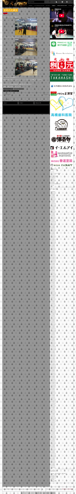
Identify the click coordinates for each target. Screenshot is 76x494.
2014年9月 (53, 404)
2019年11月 (53, 312)
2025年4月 (53, 215)
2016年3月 (53, 377)
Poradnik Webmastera (50, 492)
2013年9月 (53, 422)
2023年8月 (53, 245)
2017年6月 (53, 355)
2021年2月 (53, 289)
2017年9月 (53, 350)
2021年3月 (53, 288)
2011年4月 (53, 465)
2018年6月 (53, 337)
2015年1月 (53, 398)
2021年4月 (53, 286)
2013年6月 (53, 426)
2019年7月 (53, 318)
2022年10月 (53, 260)
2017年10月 (53, 349)
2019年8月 (53, 316)
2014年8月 (53, 406)
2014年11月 (53, 401)
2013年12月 (53, 417)
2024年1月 (53, 237)
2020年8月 (53, 298)
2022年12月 (53, 257)
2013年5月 (53, 428)
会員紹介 (52, 478)
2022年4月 (53, 269)
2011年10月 (53, 456)
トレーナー (48, 5)
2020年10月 (53, 295)
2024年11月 (53, 222)
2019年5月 (53, 321)
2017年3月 (53, 359)
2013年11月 (53, 419)
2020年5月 (53, 303)
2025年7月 (53, 210)
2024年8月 (53, 227)
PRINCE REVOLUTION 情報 (57, 473)
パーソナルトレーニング (39, 5)
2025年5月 (53, 213)
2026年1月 (53, 202)
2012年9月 (53, 440)
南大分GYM (53, 180)
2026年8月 (53, 191)
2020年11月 (53, 294)
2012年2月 (53, 450)
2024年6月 (53, 230)
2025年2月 (53, 218)
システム (30, 5)
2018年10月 (53, 331)
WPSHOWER (70, 489)
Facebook (69, 1)
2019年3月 (53, 324)
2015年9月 (53, 386)
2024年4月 (53, 233)
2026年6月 (53, 194)
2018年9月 (53, 333)
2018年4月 (53, 340)
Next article (45, 94)
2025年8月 (53, 209)
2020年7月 (53, 300)
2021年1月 (53, 291)
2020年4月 (53, 304)
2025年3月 (53, 216)
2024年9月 (53, 225)
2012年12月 (53, 435)
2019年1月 (53, 327)
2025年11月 (53, 205)
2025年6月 (53, 212)
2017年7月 (53, 353)
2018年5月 (53, 339)
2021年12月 (53, 275)
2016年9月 (53, 368)
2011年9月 (53, 458)
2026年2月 (53, 200)
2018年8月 (53, 334)
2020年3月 (53, 306)
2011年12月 (53, 453)
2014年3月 (53, 413)
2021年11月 (53, 276)
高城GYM (52, 179)
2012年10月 (53, 438)
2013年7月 (53, 425)
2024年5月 (53, 231)
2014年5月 (53, 410)
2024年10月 (53, 224)
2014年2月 (53, 415)
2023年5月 (53, 249)
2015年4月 (53, 394)
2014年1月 (53, 416)
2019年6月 (53, 319)
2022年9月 (53, 261)
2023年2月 (53, 254)
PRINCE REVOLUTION (62, 5)
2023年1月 (53, 255)
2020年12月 (53, 292)
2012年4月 (53, 447)
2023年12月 (53, 239)
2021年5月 (53, 285)
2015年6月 (53, 391)
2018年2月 (53, 343)
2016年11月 (53, 365)
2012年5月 (53, 446)
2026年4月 (53, 197)
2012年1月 (53, 452)
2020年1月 (53, 309)
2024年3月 (53, 234)
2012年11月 (53, 437)
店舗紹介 (54, 5)
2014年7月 (53, 407)
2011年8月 (53, 459)
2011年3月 (53, 467)
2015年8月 (53, 388)
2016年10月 (53, 367)
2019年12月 (53, 310)
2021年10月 (53, 277)
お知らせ (52, 475)
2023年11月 (53, 240)
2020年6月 (53, 301)
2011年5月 (53, 464)
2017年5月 (53, 356)
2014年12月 (53, 400)
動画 (51, 479)
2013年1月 (53, 434)
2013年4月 (53, 429)
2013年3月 (53, 431)
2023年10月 (53, 242)
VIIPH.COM (64, 489)
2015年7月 (53, 389)
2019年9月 (53, 315)
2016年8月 (53, 370)
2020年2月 (53, 307)
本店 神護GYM (53, 176)
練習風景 (52, 480)
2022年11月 (53, 258)
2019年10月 (53, 313)
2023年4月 (53, 251)
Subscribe (59, 1)
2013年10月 (53, 420)
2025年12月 (53, 203)
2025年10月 (53, 206)
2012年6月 (53, 444)
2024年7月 (53, 228)
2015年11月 (53, 383)
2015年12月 (53, 382)
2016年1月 (53, 380)
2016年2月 (53, 379)
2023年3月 (53, 252)
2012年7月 (53, 443)
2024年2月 (53, 236)
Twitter (64, 1)
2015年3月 (53, 395)
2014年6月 (53, 409)
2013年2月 (53, 432)
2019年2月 (53, 325)
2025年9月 (53, 208)
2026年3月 (53, 199)
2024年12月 (53, 221)
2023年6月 (53, 248)
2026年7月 (53, 193)
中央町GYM (53, 177)
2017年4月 (53, 358)
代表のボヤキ (53, 476)
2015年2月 (53, 397)
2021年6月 (53, 283)
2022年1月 (53, 273)
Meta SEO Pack (38, 492)
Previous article (7, 94)
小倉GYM (52, 182)
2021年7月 (53, 282)
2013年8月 (53, 423)
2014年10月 (53, 403)
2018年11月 (53, 330)
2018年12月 (53, 328)
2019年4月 (53, 322)
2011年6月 (53, 462)
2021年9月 (53, 279)
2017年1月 (53, 362)
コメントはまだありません (19, 88)
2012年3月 (53, 449)
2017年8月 (53, 352)
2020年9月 (53, 297)
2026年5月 (53, 196)
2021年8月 (53, 280)
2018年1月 (53, 345)
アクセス (70, 5)
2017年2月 (53, 361)
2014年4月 (53, 412)
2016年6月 (53, 373)
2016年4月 (53, 376)
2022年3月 (53, 270)
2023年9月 (53, 243)
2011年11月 (53, 455)
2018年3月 (53, 342)
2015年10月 (53, 385)
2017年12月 (53, 346)
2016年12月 (53, 364)
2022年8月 (53, 263)
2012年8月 (53, 441)
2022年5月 (53, 267)
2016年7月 (53, 371)
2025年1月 (53, 219)
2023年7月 (53, 246)
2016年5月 (53, 374)
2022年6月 (53, 266)
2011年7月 (53, 461)
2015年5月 (53, 392)
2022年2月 (53, 272)
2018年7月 (53, 336)
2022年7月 (53, 264)
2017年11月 (53, 347)
